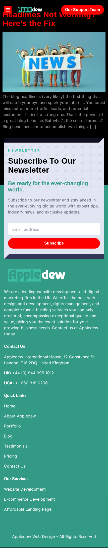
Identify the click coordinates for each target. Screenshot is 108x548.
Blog (8, 436)
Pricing (10, 456)
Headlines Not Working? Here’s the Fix (49, 19)
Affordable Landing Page (27, 509)
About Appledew (20, 415)
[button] (8, 10)
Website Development (25, 489)
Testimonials (16, 446)
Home (9, 405)
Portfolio (12, 425)
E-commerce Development (29, 499)
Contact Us (15, 466)
